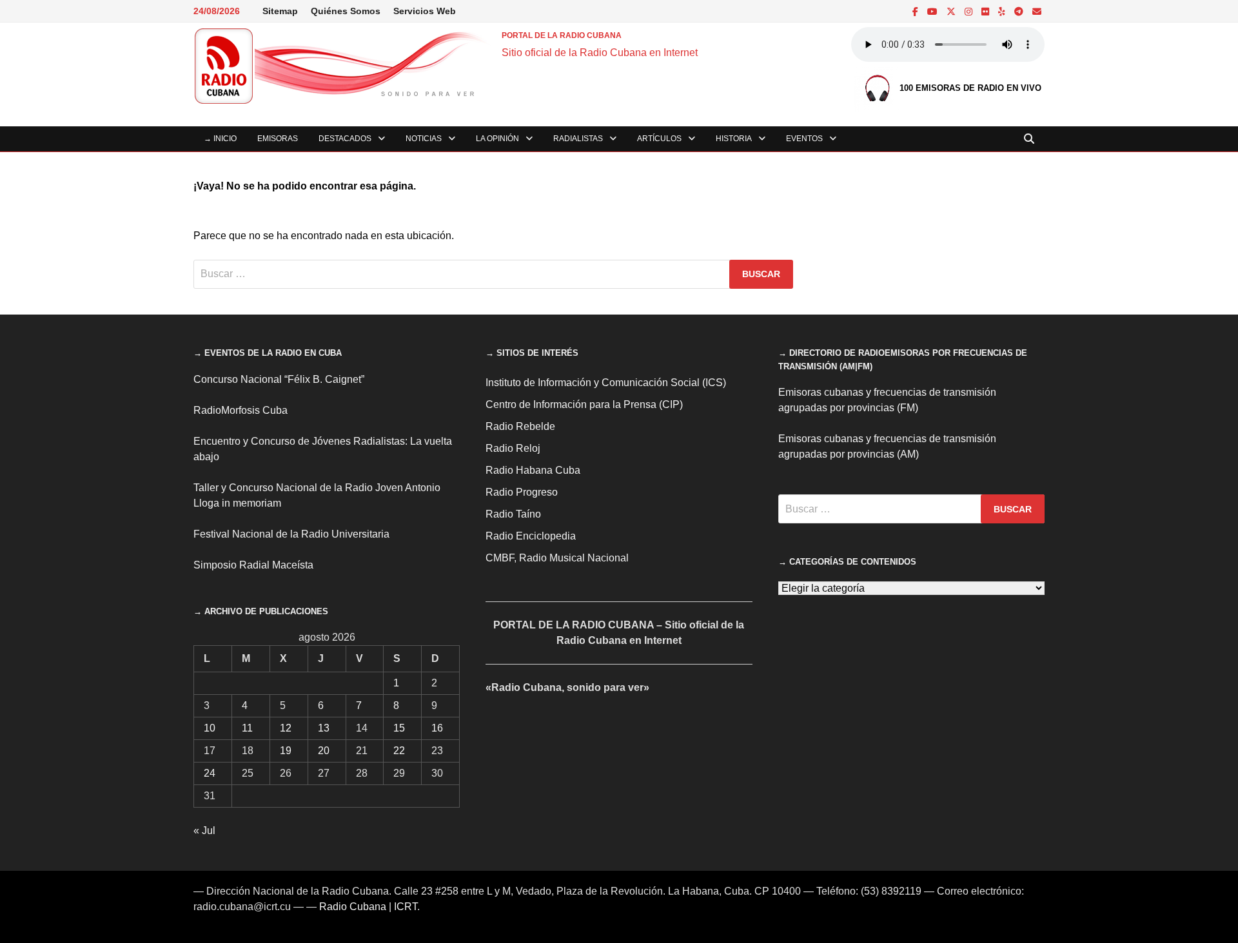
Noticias (424, 138)
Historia (734, 138)
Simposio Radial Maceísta (253, 564)
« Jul (204, 830)
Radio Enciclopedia (531, 535)
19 (285, 750)
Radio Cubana (352, 906)
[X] (952, 11)
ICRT (405, 906)
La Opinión (497, 138)
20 (323, 750)
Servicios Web (424, 11)
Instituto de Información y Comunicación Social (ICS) (606, 382)
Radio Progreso (522, 492)
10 (209, 728)
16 (437, 728)
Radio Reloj (513, 448)
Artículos (659, 138)
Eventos (804, 138)
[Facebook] (916, 11)
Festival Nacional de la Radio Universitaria (291, 534)
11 (247, 728)
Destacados (345, 138)
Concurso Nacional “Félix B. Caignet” (278, 379)
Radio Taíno (513, 514)
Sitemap (280, 11)
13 (323, 728)
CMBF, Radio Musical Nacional (557, 557)
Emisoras (277, 138)
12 (285, 728)
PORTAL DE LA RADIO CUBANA (562, 35)
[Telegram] (1020, 11)
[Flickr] (986, 11)
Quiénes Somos (345, 11)
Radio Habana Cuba (533, 470)
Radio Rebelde (520, 426)
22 (399, 750)
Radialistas (578, 138)
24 (209, 773)
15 (399, 728)
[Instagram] (969, 11)
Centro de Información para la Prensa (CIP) (584, 404)
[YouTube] (933, 11)
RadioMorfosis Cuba (240, 410)
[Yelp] (1003, 11)
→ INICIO (220, 138)
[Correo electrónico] (1037, 11)
